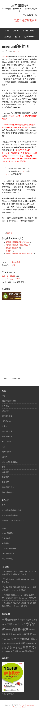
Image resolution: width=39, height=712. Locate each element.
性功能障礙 (8, 630)
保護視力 (22, 620)
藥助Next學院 (7, 559)
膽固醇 (28, 643)
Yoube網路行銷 (8, 533)
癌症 (3, 447)
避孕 (13, 648)
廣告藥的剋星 (7, 416)
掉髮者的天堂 (7, 431)
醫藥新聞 (5, 482)
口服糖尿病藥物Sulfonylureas (16, 598)
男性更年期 (6, 441)
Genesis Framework (26, 705)
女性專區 (5, 406)
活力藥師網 (19, 5)
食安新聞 (14, 651)
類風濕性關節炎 (12, 248)
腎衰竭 (13, 643)
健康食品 (30, 620)
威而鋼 (14, 625)
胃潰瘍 (4, 643)
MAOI (8, 174)
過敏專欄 (5, 472)
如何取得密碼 (28, 31)
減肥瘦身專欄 (7, 436)
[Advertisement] (18, 337)
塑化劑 (4, 625)
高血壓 (28, 651)
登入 (3, 505)
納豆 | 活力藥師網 (8, 276)
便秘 (17, 619)
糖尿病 (4, 457)
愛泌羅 (9, 233)
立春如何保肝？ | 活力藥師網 (15, 579)
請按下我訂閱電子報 (25, 20)
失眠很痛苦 (6, 538)
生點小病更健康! (8, 694)
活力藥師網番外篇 (9, 548)
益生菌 (21, 639)
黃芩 (32, 651)
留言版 (17, 37)
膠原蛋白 (20, 643)
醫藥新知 (5, 477)
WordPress (17, 707)
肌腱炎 (8, 251)
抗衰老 (4, 426)
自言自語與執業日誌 (10, 462)
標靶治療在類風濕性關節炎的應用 (19, 253)
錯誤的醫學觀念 (8, 487)
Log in (24, 707)
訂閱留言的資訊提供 (10, 515)
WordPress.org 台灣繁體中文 (13, 520)
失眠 (9, 624)
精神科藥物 (6, 452)
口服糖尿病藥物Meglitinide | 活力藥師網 (19, 595)
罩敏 (35, 639)
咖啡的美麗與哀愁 (9, 401)
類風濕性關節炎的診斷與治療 (17, 242)
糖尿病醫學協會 (8, 553)
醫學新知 (19, 648)
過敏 (9, 647)
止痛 (13, 265)
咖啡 (35, 620)
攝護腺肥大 (32, 629)
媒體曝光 (21, 624)
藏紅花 (16, 574)
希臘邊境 (5, 543)
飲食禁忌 (22, 651)
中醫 (3, 396)
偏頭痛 (4, 56)
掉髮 (21, 629)
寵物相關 (5, 411)
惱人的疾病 (15, 262)
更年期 (5, 634)
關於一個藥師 (29, 37)
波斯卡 (19, 634)
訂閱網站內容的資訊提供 (11, 510)
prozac (21, 171)
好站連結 (16, 31)
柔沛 (10, 634)
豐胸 (3, 467)
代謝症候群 (11, 620)
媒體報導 (7, 37)
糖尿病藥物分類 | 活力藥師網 (15, 587)
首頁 (7, 31)
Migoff (18, 221)
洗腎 (24, 634)
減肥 (29, 634)
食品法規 (8, 651)
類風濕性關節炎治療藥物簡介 (17, 245)
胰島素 (9, 643)
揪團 (25, 629)
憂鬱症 (16, 629)
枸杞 (32, 579)
